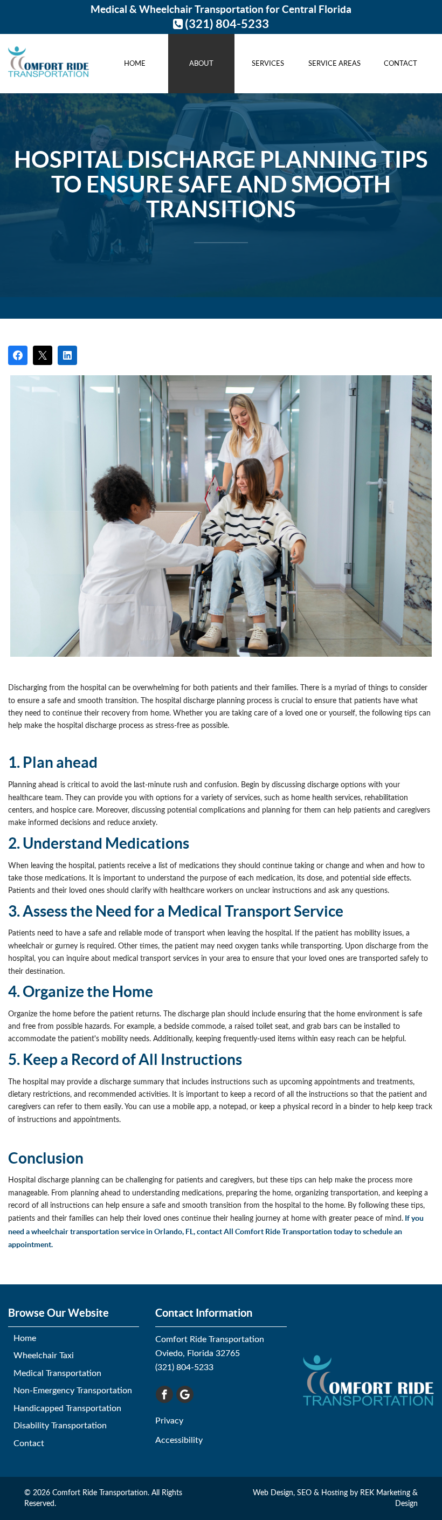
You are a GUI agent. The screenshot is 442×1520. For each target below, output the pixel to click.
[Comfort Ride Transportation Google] (185, 1394)
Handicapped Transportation (67, 1408)
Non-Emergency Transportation (72, 1390)
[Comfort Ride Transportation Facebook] (164, 1394)
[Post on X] (42, 355)
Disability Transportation (60, 1425)
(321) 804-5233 (226, 23)
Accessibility (179, 1440)
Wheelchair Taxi (43, 1355)
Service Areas (334, 63)
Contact (400, 63)
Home (135, 63)
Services (268, 63)
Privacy (169, 1420)
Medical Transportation (57, 1373)
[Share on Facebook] (17, 355)
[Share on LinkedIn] (67, 355)
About (201, 63)
